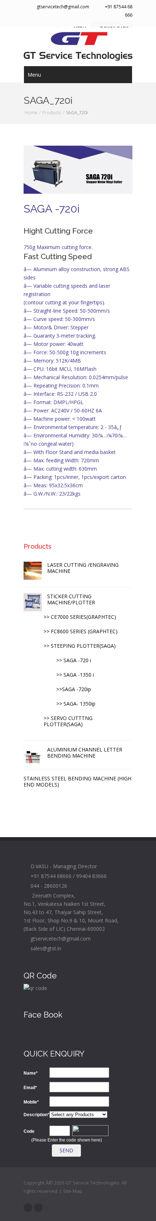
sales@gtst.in (44, 948)
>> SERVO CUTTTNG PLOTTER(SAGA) (68, 721)
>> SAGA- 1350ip (75, 704)
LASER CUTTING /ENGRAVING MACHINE (83, 568)
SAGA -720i (51, 208)
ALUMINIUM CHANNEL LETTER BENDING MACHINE (84, 752)
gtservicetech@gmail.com (62, 7)
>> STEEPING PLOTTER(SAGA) (80, 646)
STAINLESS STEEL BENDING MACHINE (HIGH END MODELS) (77, 781)
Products (51, 113)
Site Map (72, 1191)
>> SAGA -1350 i (75, 675)
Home (31, 113)
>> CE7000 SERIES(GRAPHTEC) (80, 617)
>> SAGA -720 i (73, 660)
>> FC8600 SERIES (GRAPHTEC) (81, 631)
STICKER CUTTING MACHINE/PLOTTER (71, 599)
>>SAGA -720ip (73, 689)
